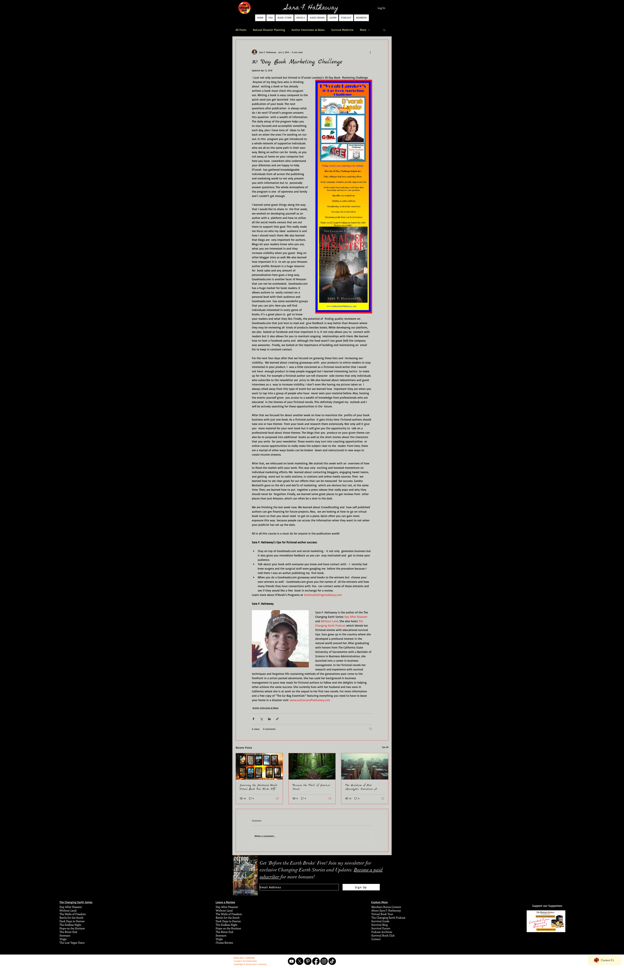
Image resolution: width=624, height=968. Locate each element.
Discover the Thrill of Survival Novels (311, 787)
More (363, 29)
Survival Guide (380, 921)
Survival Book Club (383, 935)
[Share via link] (277, 718)
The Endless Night (70, 924)
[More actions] (370, 52)
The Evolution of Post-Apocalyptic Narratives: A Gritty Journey (361, 787)
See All (385, 747)
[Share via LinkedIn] (269, 718)
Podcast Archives (381, 932)
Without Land (67, 910)
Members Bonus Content (386, 907)
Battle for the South (71, 917)
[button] (300, 17)
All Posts (241, 29)
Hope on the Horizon (72, 928)
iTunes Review (224, 942)
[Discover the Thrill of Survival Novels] (312, 766)
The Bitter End (68, 932)
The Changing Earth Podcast (388, 917)
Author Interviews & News (308, 29)
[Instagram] (324, 961)
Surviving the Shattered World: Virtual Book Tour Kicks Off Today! (258, 787)
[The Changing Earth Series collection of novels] (259, 766)
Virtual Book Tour (382, 914)
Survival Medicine (342, 29)
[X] (299, 961)
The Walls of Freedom (72, 914)
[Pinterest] (308, 961)
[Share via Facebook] (253, 718)
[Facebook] (316, 961)
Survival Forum (380, 928)
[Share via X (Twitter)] (261, 718)
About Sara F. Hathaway (386, 910)
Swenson (64, 935)
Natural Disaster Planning (269, 29)
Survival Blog (379, 924)
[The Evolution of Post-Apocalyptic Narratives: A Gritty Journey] (364, 766)
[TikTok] (332, 961)
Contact (376, 939)
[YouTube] (291, 961)
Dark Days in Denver (72, 921)
